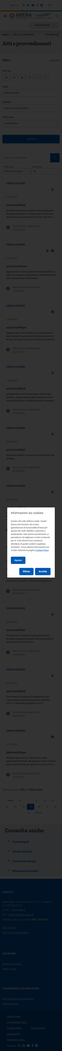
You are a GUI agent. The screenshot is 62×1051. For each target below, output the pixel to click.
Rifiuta (26, 571)
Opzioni (18, 560)
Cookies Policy (42, 550)
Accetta (43, 571)
